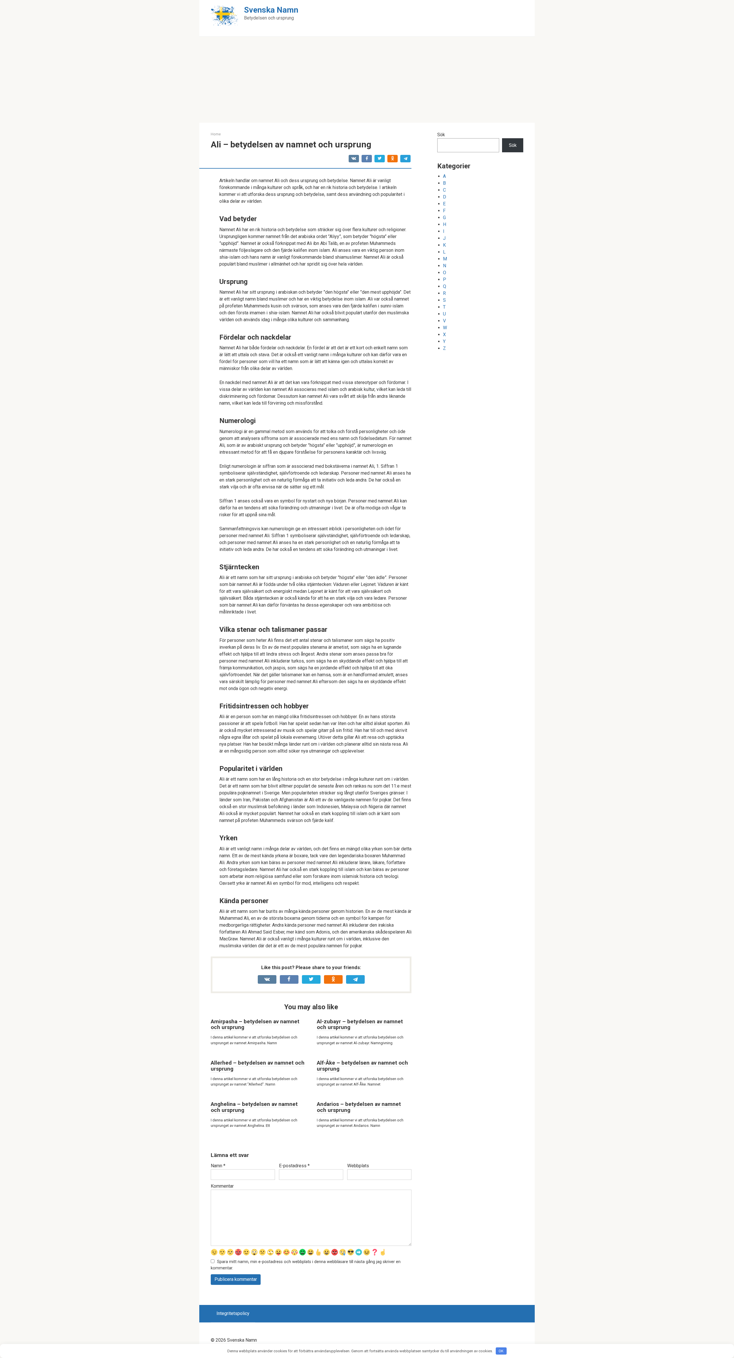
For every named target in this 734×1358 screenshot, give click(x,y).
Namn (218, 1165)
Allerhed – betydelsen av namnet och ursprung (257, 1065)
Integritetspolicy (232, 1313)
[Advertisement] (367, 80)
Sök (441, 134)
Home (216, 134)
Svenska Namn (271, 10)
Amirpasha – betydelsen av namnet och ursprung (255, 1024)
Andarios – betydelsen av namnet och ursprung (359, 1107)
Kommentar (222, 1186)
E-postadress (294, 1165)
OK (501, 1351)
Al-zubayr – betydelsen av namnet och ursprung (360, 1024)
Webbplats (358, 1165)
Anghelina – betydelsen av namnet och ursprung (254, 1107)
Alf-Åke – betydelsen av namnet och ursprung (362, 1065)
